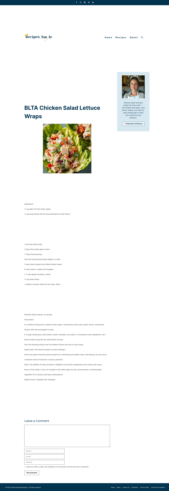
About (134, 37)
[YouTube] (93, 2)
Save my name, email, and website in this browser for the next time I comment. (58, 467)
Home (108, 37)
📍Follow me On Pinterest (133, 124)
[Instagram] (80, 2)
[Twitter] (89, 2)
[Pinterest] (84, 2)
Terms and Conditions (158, 487)
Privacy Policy (144, 487)
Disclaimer (135, 487)
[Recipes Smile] (38, 37)
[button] (142, 37)
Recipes (121, 37)
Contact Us (126, 487)
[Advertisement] (58, 19)
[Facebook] (76, 2)
